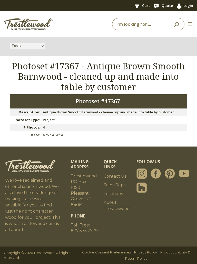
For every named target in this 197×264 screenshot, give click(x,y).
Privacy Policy (145, 252)
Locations (113, 193)
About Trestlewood (117, 205)
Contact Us (115, 176)
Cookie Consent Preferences (106, 252)
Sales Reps (114, 185)
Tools (17, 45)
